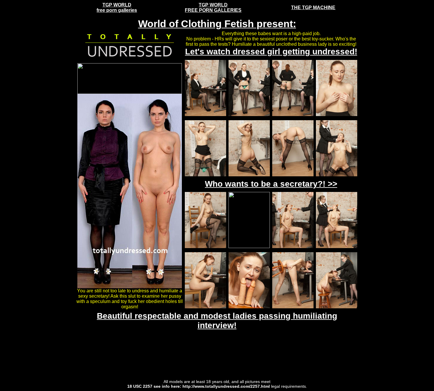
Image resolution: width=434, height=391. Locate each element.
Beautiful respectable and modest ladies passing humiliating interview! (217, 320)
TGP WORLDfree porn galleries (117, 7)
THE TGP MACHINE (313, 7)
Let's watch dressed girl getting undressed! (271, 51)
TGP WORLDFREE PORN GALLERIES (213, 7)
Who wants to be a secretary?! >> (271, 183)
